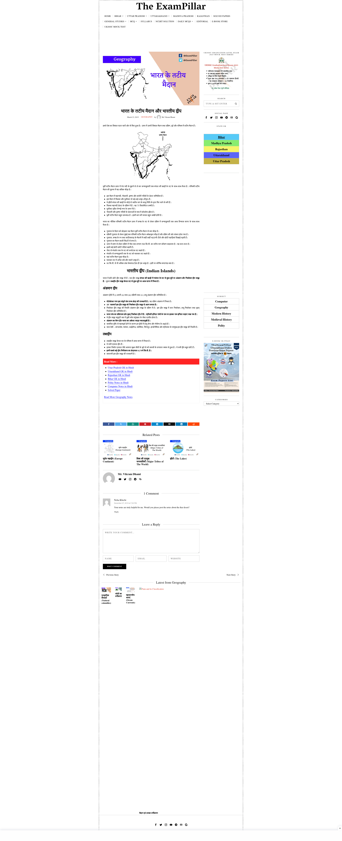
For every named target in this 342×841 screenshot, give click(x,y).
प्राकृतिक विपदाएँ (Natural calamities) (106, 599)
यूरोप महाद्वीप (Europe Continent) (113, 460)
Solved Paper (114, 390)
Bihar (221, 137)
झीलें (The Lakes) (178, 458)
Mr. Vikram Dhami (168, 117)
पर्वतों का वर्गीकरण (118, 594)
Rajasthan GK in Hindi (119, 375)
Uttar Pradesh (221, 161)
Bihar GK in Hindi (117, 378)
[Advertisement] (171, 43)
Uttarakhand (221, 155)
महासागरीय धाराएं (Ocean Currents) (130, 599)
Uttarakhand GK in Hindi (120, 371)
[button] (236, 103)
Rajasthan (221, 149)
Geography (147, 117)
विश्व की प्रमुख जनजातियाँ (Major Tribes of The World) (150, 461)
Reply (116, 512)
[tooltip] (108, 424)
